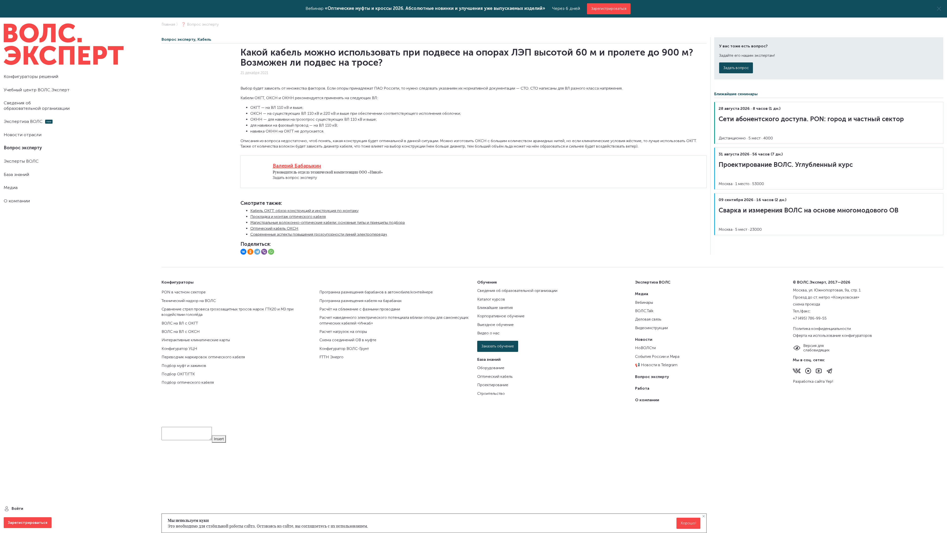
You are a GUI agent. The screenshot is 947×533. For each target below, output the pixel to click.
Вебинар (425, 8)
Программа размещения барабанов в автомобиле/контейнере (376, 292)
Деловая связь (648, 319)
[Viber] (264, 252)
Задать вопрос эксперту (295, 177)
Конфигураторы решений (31, 76)
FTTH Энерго (331, 357)
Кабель (204, 39)
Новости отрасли (22, 134)
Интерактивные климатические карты (196, 340)
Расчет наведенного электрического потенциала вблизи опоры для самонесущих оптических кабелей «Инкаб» (394, 320)
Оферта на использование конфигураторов (832, 335)
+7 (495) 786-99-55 (810, 318)
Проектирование (492, 384)
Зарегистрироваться (608, 8)
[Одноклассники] (250, 252)
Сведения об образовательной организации (37, 105)
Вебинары (644, 302)
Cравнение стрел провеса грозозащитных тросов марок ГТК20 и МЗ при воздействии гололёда (227, 312)
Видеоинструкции (651, 327)
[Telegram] (257, 252)
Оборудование (490, 367)
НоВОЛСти (645, 347)
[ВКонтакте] (243, 252)
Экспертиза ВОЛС (23, 121)
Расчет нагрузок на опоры (343, 331)
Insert (219, 439)
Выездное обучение (495, 324)
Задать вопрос (736, 68)
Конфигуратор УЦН (179, 348)
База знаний (16, 174)
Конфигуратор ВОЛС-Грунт (344, 348)
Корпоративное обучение (501, 316)
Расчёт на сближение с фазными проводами (359, 309)
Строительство (491, 393)
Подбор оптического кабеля (188, 382)
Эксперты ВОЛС (21, 161)
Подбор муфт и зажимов (184, 365)
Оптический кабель (495, 376)
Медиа (11, 187)
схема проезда (806, 304)
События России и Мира (657, 356)
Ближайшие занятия (495, 307)
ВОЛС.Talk (644, 310)
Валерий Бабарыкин (297, 166)
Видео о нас (488, 333)
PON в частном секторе (184, 292)
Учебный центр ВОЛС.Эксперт (37, 90)
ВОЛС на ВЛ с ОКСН (181, 331)
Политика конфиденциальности (822, 328)
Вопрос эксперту (23, 148)
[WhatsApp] (271, 252)
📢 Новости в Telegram (656, 364)
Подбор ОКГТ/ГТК (178, 374)
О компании (17, 201)
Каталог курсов (491, 299)
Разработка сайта (809, 381)
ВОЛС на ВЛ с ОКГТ (180, 323)
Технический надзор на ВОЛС (189, 300)
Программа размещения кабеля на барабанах (360, 300)
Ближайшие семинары (736, 94)
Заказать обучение (497, 346)
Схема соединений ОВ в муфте (347, 340)
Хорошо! (688, 523)
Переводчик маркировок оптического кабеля (203, 357)
